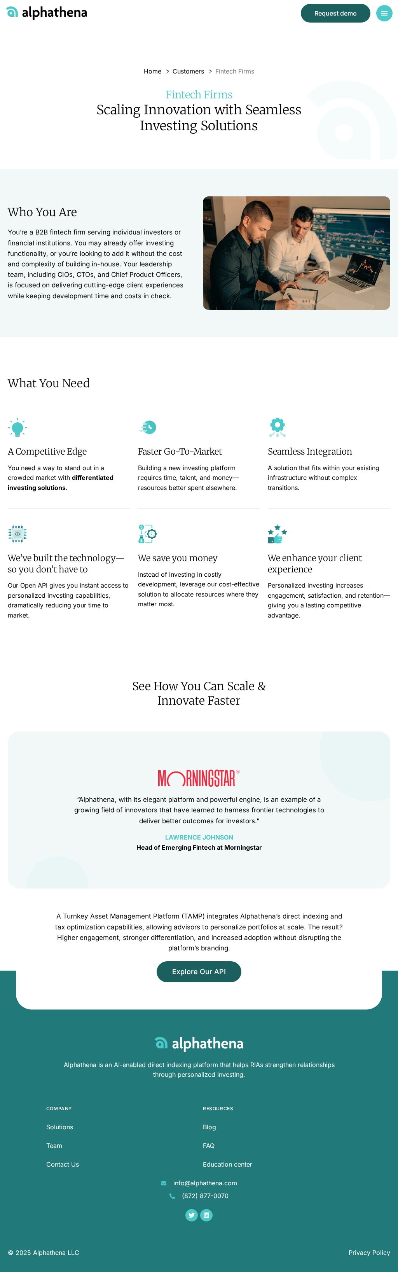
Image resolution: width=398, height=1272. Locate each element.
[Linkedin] (206, 1215)
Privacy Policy (369, 1252)
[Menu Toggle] (384, 13)
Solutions (59, 1127)
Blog (209, 1127)
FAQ (209, 1146)
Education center (227, 1164)
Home (152, 71)
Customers (188, 71)
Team (54, 1146)
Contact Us (62, 1164)
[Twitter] (191, 1215)
